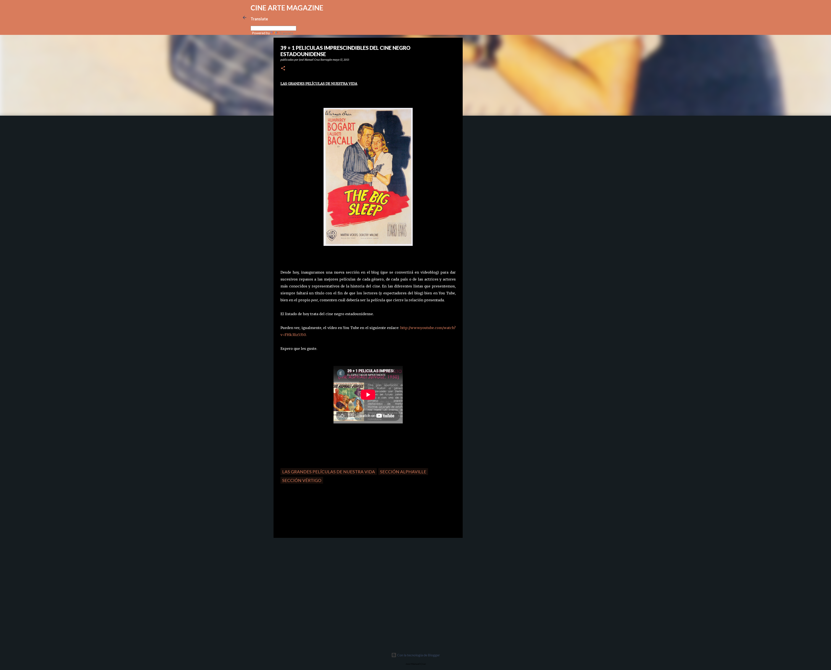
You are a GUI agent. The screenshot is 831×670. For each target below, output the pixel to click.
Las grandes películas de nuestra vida (328, 471)
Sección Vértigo (301, 480)
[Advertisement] (304, 571)
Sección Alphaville (403, 471)
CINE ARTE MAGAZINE (287, 7)
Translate (286, 33)
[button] (283, 68)
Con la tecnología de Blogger (418, 655)
